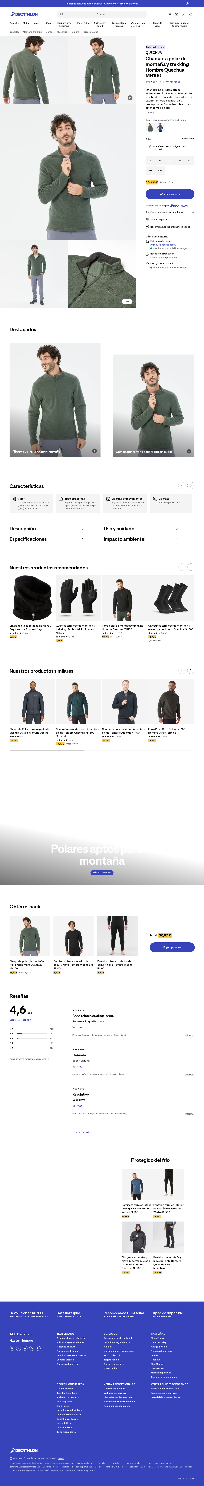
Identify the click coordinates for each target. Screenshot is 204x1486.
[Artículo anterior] (181, 485)
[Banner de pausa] (187, 3)
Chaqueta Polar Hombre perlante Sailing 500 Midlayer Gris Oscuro (29, 731)
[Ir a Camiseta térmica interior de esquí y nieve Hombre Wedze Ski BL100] (73, 936)
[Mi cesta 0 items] (190, 14)
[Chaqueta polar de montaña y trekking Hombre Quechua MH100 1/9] (102, 70)
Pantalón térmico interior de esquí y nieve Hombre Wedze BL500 (168, 1208)
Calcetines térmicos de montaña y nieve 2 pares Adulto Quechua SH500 (170, 627)
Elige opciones (172, 947)
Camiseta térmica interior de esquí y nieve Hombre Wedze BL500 (137, 1208)
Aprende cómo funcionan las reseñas (28, 1059)
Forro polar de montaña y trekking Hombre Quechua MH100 (122, 627)
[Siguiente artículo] (190, 485)
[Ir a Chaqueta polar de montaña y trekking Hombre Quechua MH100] (30, 936)
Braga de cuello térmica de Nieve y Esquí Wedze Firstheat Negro (30, 627)
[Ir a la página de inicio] (24, 14)
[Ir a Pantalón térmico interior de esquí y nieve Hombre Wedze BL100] (117, 936)
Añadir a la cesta (170, 194)
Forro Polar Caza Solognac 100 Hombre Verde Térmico (166, 731)
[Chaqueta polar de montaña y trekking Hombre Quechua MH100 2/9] (34, 70)
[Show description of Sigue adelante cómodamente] (94, 451)
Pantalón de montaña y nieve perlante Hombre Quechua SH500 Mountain (167, 1263)
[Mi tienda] (169, 14)
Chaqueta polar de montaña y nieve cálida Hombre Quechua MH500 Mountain (77, 733)
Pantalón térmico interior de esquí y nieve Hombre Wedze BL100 (114, 965)
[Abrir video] (130, 97)
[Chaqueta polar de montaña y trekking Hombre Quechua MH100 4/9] (34, 274)
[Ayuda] (176, 14)
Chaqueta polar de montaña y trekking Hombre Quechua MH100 (28, 965)
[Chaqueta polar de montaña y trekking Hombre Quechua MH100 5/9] (102, 274)
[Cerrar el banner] (192, 3)
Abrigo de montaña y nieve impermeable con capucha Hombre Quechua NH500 (136, 1263)
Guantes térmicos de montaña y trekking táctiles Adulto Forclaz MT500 (75, 629)
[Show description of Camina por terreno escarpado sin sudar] (189, 451)
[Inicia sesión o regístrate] (183, 14)
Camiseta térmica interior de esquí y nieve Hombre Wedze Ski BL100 (73, 965)
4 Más (127, 301)
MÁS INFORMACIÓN (102, 873)
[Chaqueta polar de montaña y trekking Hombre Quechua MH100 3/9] (68, 172)
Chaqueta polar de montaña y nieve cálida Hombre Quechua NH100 (123, 731)
